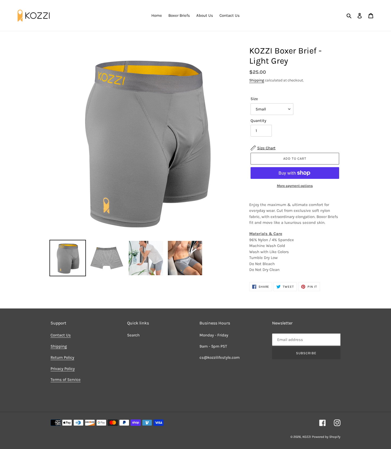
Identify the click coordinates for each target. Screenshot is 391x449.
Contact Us (61, 335)
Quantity (258, 120)
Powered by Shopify (326, 437)
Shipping (256, 80)
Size (254, 98)
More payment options (295, 186)
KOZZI (306, 437)
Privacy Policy (63, 368)
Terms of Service (66, 379)
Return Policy (62, 357)
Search (133, 335)
